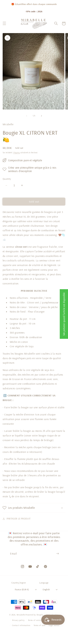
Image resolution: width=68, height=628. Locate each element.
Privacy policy (18, 620)
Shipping (16, 152)
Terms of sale (39, 625)
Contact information (21, 625)
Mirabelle (21, 614)
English (46, 589)
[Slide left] (26, 115)
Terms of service (35, 620)
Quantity (7, 178)
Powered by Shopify (34, 614)
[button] (4, 23)
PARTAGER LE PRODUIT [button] (19, 518)
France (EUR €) (22, 589)
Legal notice (54, 625)
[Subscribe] (57, 554)
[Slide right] (41, 115)
